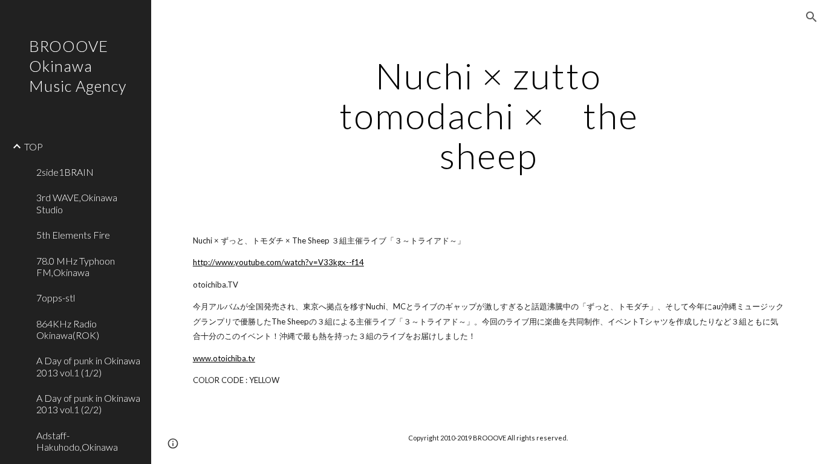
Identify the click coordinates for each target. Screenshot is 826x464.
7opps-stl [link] (55, 297)
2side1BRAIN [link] (65, 172)
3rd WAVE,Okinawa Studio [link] (76, 203)
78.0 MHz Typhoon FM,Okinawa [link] (75, 266)
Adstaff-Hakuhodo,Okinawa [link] (77, 441)
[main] (489, 115)
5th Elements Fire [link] (73, 234)
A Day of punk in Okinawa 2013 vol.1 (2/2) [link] (88, 403)
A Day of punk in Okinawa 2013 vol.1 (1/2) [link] (88, 366)
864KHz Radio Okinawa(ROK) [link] (67, 329)
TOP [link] (33, 146)
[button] (811, 16)
